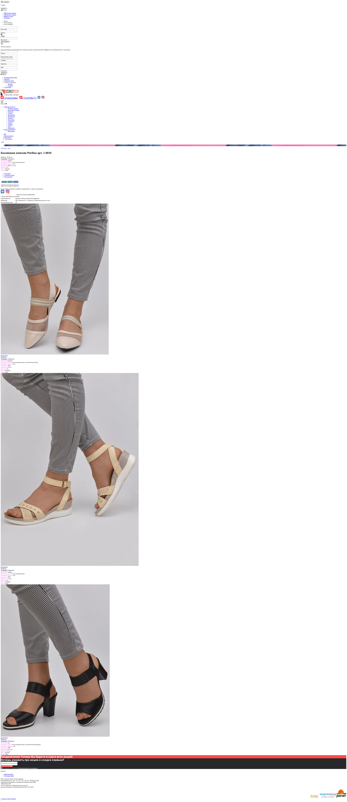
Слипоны (11, 121)
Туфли (10, 123)
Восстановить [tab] (8, 24)
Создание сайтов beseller (8, 799)
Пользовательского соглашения (27, 768)
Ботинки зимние (13, 108)
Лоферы (10, 124)
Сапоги (10, 113)
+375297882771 (29, 98)
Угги (9, 126)
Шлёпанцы (11, 116)
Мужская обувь (9, 776)
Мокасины (11, 128)
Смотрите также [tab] (9, 175)
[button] (4, 148)
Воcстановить (5, 41)
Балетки (10, 118)
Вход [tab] (5, 21)
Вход (2, 36)
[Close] (2, 44)
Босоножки (11, 115)
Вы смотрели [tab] (8, 177)
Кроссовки (11, 120)
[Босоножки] (55, 354)
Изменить (4, 72)
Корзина (6, 2)
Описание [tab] (7, 173)
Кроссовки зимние (14, 110)
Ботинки (10, 111)
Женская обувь (8, 774)
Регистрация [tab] (8, 22)
